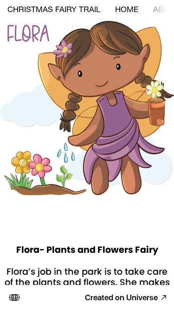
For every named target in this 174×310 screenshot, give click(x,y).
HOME (126, 10)
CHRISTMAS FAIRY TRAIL (53, 10)
